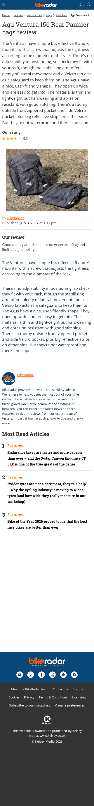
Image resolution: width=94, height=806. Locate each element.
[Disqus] (47, 596)
